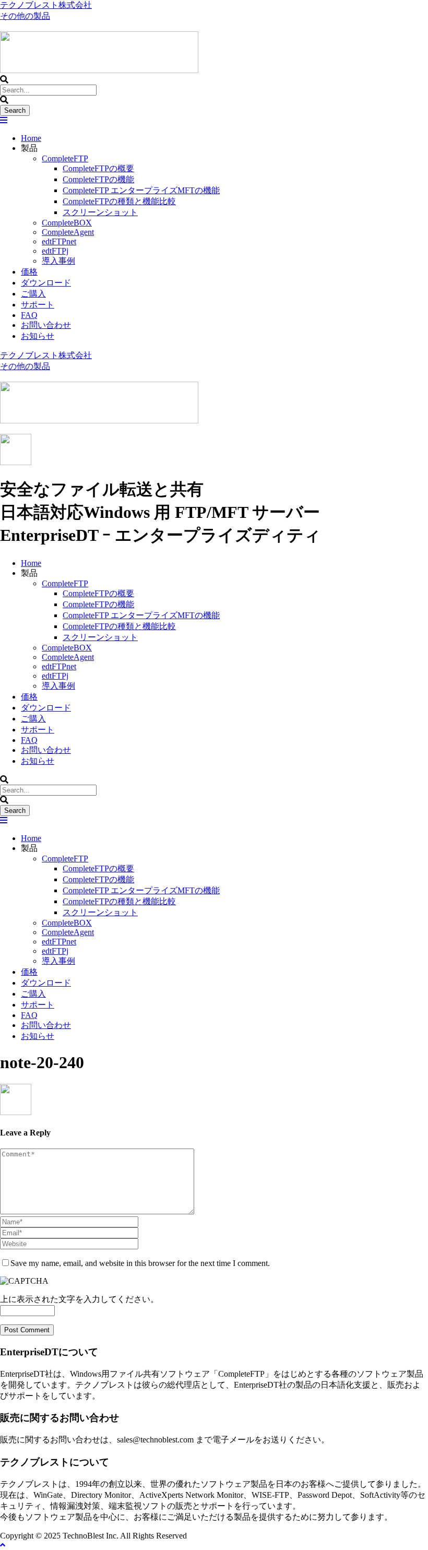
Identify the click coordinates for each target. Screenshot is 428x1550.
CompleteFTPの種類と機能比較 (119, 201)
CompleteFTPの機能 (98, 179)
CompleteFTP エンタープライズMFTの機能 (141, 190)
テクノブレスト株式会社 (46, 5)
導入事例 (58, 260)
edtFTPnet (59, 241)
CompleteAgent (68, 232)
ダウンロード (46, 282)
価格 (29, 271)
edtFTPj (55, 250)
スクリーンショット (100, 212)
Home (31, 138)
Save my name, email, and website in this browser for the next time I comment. (140, 1263)
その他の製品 (25, 15)
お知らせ (37, 336)
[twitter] (12, 26)
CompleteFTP (65, 158)
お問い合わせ (46, 325)
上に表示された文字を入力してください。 (79, 1299)
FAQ (29, 315)
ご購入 (33, 293)
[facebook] (4, 26)
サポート (37, 304)
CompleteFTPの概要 (98, 168)
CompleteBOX (67, 222)
